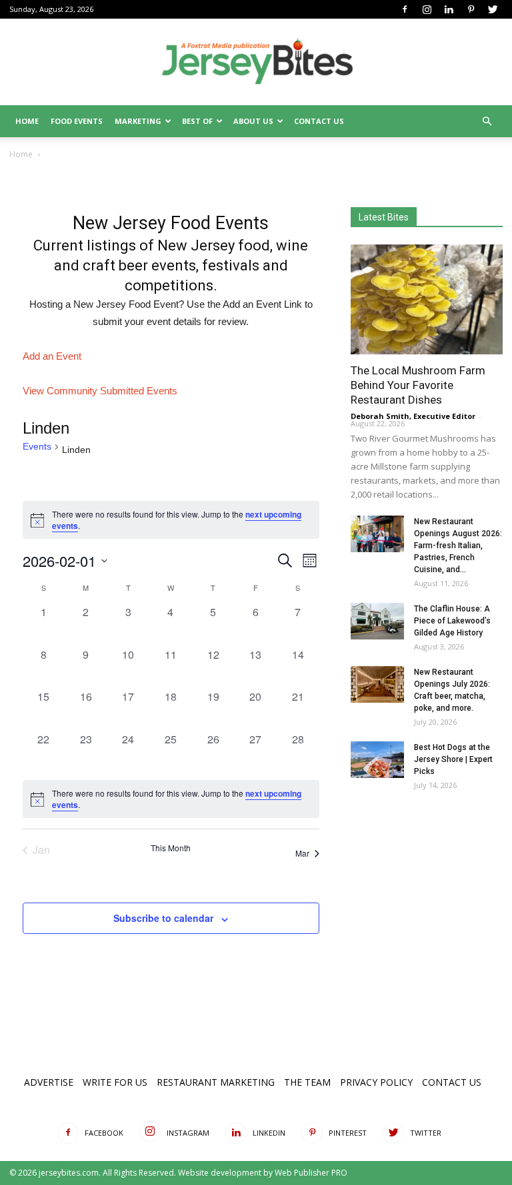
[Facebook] (405, 9)
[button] (487, 121)
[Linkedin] (449, 9)
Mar (302, 853)
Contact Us (319, 121)
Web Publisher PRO (311, 1172)
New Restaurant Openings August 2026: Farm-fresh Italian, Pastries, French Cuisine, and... (458, 545)
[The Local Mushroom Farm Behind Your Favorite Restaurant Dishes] (427, 299)
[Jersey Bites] (256, 63)
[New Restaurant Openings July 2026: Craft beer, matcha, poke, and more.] (377, 684)
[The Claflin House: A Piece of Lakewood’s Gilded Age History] (377, 621)
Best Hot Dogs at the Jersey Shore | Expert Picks (453, 759)
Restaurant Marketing (216, 1082)
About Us (253, 121)
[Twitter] (493, 9)
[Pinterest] (471, 9)
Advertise (48, 1082)
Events (37, 446)
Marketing (138, 121)
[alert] (171, 799)
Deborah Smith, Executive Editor (413, 416)
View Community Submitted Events (100, 390)
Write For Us (115, 1082)
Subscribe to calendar (163, 918)
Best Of (197, 121)
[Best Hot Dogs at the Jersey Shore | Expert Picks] (377, 759)
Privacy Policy (376, 1082)
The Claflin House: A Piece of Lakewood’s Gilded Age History (452, 620)
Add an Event (52, 356)
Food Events (77, 121)
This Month (171, 848)
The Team (307, 1082)
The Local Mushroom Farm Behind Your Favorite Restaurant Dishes (418, 385)
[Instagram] (427, 9)
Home (27, 121)
